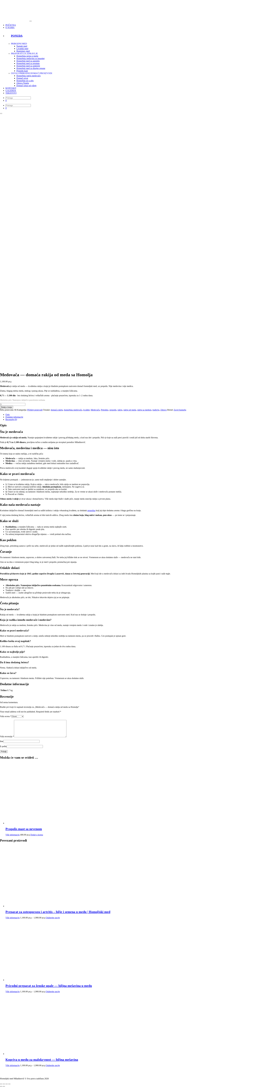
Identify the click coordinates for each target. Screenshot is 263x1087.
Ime (1, 741)
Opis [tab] (7, 414)
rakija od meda (129, 410)
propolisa (91, 510)
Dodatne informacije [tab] (14, 417)
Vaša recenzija (7, 736)
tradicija (155, 410)
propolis (112, 410)
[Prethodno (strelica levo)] (1, 1086)
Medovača (95, 410)
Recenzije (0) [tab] (11, 419)
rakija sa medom (144, 410)
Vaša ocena (5, 716)
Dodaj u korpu (6, 407)
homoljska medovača (73, 410)
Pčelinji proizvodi (34, 410)
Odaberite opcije (53, 918)
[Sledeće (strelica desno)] (4, 1086)
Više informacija (12, 835)
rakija (120, 410)
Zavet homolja (180, 410)
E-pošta (3, 746)
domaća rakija (57, 410)
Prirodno (104, 410)
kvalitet (86, 410)
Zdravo (163, 410)
